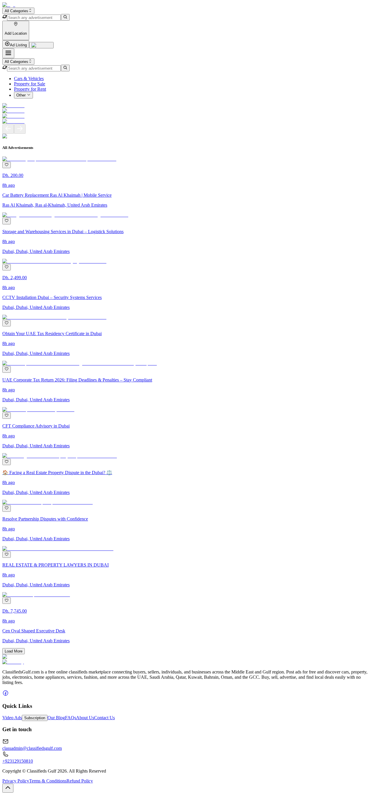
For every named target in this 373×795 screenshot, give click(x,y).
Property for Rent (30, 89)
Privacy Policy (15, 780)
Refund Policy (79, 780)
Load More (13, 651)
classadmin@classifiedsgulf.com (32, 748)
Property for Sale (29, 83)
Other (21, 95)
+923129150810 (17, 761)
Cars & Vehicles (29, 78)
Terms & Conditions (47, 780)
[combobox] (18, 11)
